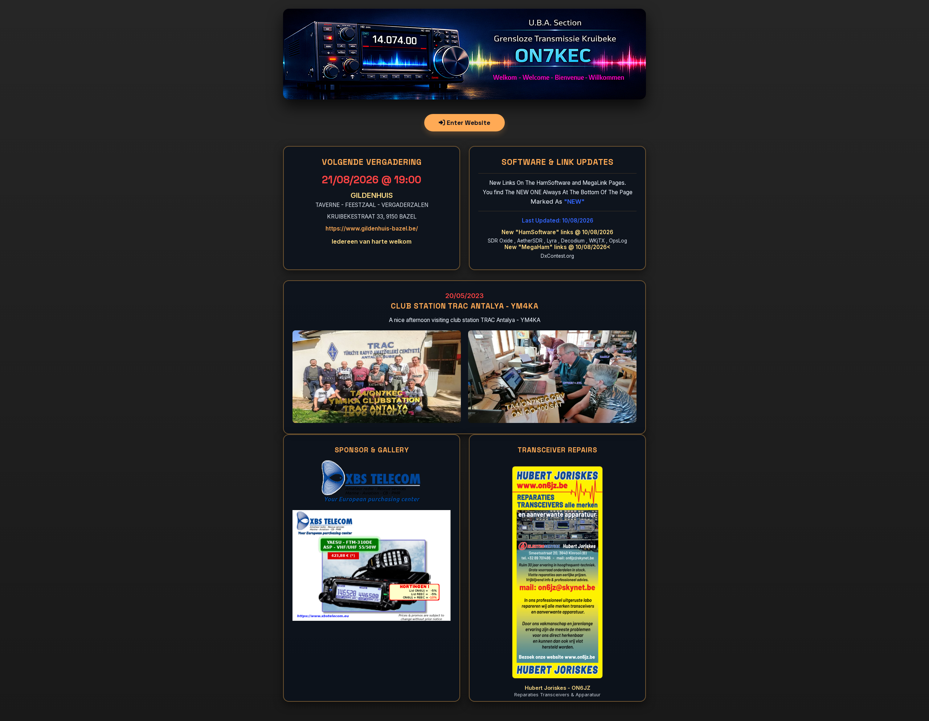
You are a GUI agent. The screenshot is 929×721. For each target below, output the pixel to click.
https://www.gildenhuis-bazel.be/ (372, 228)
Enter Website (467, 123)
